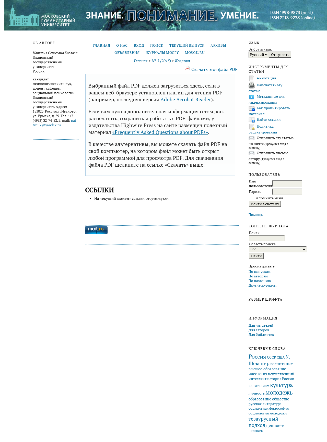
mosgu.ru (194, 52)
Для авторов (259, 330)
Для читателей (261, 325)
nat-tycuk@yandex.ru (55, 122)
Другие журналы (262, 285)
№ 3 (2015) (161, 60)
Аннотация (266, 78)
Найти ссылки (269, 119)
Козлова (182, 60)
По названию (260, 280)
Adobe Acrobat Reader (185, 99)
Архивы (218, 45)
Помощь (256, 214)
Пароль (255, 191)
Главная (101, 45)
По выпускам (260, 271)
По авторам (258, 276)
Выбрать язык (260, 49)
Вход (139, 45)
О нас (121, 45)
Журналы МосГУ (162, 52)
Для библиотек (261, 334)
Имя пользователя (260, 183)
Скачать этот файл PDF (214, 69)
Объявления (127, 52)
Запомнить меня (269, 198)
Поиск (156, 45)
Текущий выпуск (186, 45)
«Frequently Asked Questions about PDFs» (160, 132)
